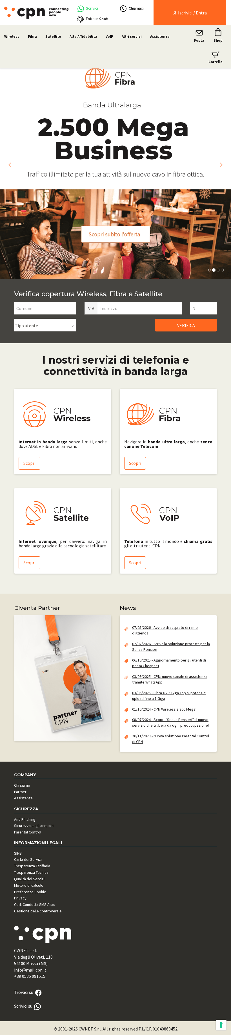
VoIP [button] (109, 36)
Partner (20, 791)
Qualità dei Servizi (29, 878)
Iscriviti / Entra (192, 13)
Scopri (29, 463)
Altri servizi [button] (132, 36)
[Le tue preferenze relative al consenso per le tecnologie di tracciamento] (221, 1025)
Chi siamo (22, 785)
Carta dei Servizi (28, 859)
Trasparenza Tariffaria (32, 865)
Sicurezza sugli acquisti (34, 825)
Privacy (20, 898)
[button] (8, 163)
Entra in (97, 18)
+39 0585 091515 (29, 976)
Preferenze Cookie (30, 891)
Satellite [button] (53, 36)
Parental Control (27, 832)
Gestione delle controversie (38, 911)
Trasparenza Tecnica (31, 872)
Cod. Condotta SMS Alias (34, 904)
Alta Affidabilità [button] (83, 36)
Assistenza (160, 36)
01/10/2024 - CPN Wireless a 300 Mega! (164, 709)
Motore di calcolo (28, 885)
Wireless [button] (11, 36)
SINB (18, 853)
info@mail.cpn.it (30, 970)
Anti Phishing (24, 819)
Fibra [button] (32, 36)
